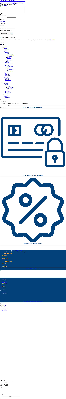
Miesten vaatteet (6, 83)
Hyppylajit (5, 64)
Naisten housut (7, 75)
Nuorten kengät (6, 96)
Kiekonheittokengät (10, 60)
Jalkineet (2, 387)
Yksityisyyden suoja (51, 39)
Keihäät (8, 53)
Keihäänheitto (7, 52)
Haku (1, 396)
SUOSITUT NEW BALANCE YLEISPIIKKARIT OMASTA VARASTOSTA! (11, 3)
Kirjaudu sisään (2, 25)
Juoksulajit (5, 48)
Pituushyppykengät (10, 66)
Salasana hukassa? (2, 21)
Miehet (3, 82)
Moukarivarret (9, 58)
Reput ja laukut (3, 392)
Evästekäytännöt (4, 309)
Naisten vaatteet (6, 72)
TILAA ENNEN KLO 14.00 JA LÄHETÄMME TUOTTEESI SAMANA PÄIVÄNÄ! (12, 1)
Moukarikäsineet (9, 56)
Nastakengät (7, 81)
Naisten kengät (6, 77)
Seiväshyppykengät (10, 71)
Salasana (1, 19)
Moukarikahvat (9, 57)
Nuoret (3, 94)
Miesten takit (7, 84)
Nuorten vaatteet (6, 95)
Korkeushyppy (7, 68)
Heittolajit (5, 51)
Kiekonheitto (7, 59)
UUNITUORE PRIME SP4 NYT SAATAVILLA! (7, 0)
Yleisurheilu (3, 47)
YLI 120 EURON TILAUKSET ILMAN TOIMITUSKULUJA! (9, 2)
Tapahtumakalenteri (4, 46)
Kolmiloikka (7, 67)
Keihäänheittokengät (10, 54)
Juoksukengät (7, 78)
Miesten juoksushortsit (10, 88)
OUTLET (2, 394)
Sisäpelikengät (7, 93)
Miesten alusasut (9, 89)
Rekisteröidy (2, 42)
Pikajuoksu (7, 49)
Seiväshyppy (7, 70)
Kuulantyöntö (7, 62)
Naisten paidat (7, 74)
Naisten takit (7, 73)
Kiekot (8, 61)
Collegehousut (9, 86)
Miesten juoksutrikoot (10, 87)
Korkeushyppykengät (10, 69)
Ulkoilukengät (7, 79)
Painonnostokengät (8, 80)
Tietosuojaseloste (4, 310)
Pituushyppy (7, 65)
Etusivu (1, 99)
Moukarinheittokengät (10, 55)
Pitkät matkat (7, 50)
